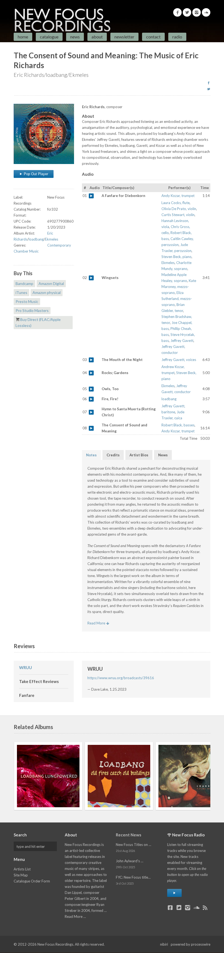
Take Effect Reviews (39, 681)
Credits (113, 455)
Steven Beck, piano (176, 256)
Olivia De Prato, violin (178, 209)
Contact (153, 36)
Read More (96, 623)
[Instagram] (196, 12)
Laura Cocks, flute (175, 203)
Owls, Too (91, 389)
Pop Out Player (35, 174)
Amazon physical (47, 292)
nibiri (164, 944)
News (75, 36)
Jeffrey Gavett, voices (178, 359)
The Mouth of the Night (91, 359)
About (97, 36)
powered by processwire (190, 944)
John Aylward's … (129, 861)
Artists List (22, 869)
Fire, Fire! (91, 399)
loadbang (36, 239)
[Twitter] (187, 12)
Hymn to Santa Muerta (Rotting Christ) (91, 412)
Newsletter (124, 36)
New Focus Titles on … (133, 844)
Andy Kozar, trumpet (177, 195)
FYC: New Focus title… (133, 877)
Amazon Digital (51, 283)
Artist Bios (138, 455)
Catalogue (49, 36)
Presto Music (27, 301)
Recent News (128, 834)
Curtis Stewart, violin (177, 215)
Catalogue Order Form (32, 881)
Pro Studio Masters (32, 310)
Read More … (75, 916)
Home (23, 36)
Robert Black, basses (177, 425)
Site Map (21, 875)
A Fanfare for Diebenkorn (91, 195)
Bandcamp (24, 283)
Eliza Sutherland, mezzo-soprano (176, 298)
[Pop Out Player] (174, 893)
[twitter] (208, 89)
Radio (177, 36)
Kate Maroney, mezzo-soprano (178, 286)
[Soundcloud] (206, 12)
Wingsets (91, 277)
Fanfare (26, 695)
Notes (91, 455)
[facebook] (208, 83)
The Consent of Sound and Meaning (91, 428)
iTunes (21, 292)
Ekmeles (51, 239)
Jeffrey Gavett (181, 340)
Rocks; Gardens (91, 373)
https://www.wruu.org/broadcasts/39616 (120, 678)
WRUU (25, 667)
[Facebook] (177, 12)
